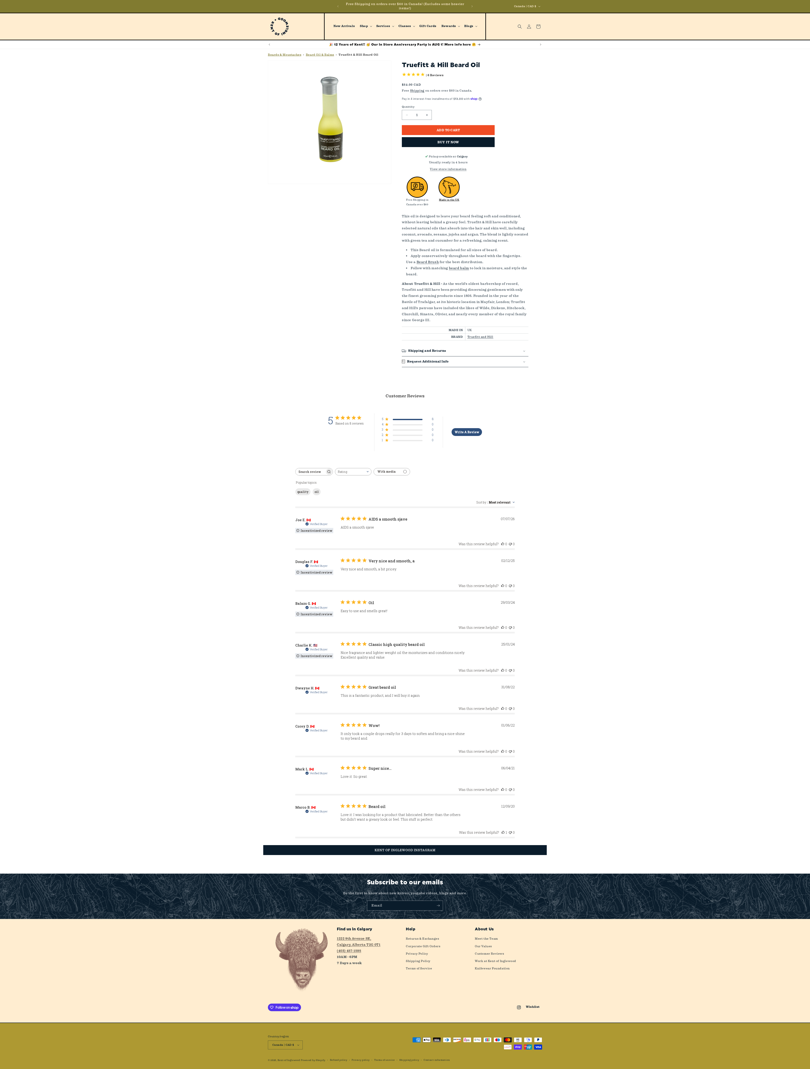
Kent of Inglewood (289, 1060)
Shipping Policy (418, 961)
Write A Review (467, 432)
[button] (365, 26)
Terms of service (384, 1060)
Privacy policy (361, 1060)
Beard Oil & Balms (320, 54)
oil (317, 492)
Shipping (417, 90)
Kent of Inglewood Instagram (405, 850)
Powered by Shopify (313, 1060)
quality (303, 492)
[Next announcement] (472, 6)
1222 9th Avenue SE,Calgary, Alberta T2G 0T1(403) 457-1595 (358, 944)
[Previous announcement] (338, 6)
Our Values (483, 946)
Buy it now (448, 142)
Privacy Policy (417, 953)
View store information (448, 169)
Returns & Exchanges (422, 938)
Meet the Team (486, 938)
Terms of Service (419, 968)
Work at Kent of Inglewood (495, 961)
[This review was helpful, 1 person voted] (503, 832)
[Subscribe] (438, 906)
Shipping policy (409, 1060)
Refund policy (338, 1060)
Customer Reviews (489, 953)
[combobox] (353, 471)
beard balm (459, 268)
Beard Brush (428, 262)
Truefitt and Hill (480, 336)
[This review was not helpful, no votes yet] (510, 544)
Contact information (437, 1060)
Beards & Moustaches (284, 54)
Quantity (408, 106)
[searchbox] (310, 471)
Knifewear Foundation (492, 968)
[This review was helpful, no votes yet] (502, 544)
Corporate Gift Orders (423, 946)
